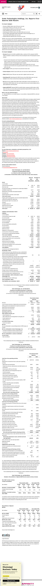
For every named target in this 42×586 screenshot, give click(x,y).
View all (39, 1)
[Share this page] (39, 14)
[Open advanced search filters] (36, 13)
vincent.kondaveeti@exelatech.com (10, 167)
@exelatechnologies (11, 155)
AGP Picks (3, 1)
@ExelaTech (5, 152)
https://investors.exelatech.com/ (12, 150)
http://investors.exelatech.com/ (15, 118)
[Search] (34, 13)
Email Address (6, 576)
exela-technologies (10, 153)
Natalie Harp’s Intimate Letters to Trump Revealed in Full (14, 1)
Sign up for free (11, 580)
